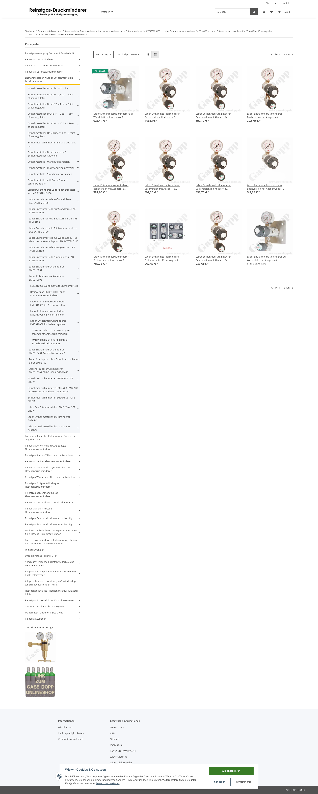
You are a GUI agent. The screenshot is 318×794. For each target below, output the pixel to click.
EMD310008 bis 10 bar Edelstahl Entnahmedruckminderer (50, 341)
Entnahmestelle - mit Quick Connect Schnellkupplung (48, 182)
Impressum (116, 744)
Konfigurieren (244, 781)
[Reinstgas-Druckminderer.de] (58, 11)
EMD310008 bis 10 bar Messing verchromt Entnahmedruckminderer (51, 332)
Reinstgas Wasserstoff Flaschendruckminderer (51, 477)
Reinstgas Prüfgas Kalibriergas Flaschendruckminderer (42, 485)
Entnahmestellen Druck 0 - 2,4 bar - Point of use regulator (50, 96)
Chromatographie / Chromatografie (44, 606)
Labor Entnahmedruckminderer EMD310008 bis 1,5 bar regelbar (48, 303)
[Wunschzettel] (271, 12)
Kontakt (286, 3)
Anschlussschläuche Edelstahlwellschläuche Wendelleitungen (49, 563)
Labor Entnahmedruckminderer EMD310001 (46, 268)
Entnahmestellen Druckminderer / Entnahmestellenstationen (47, 154)
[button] (264, 12)
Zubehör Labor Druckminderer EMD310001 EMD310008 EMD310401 (49, 370)
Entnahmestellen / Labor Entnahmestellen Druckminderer (49, 79)
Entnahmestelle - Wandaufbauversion (49, 161)
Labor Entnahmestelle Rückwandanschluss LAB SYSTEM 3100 (53, 230)
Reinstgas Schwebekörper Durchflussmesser (49, 600)
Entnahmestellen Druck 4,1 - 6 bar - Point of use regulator (50, 115)
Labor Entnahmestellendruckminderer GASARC (49, 418)
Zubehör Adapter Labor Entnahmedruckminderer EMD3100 (54, 361)
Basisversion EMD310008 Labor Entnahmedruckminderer (47, 293)
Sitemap (114, 739)
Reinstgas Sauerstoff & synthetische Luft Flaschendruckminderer (47, 469)
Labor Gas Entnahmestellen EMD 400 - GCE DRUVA (51, 409)
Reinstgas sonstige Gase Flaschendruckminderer (38, 510)
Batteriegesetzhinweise (123, 750)
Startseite (271, 3)
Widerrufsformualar (121, 762)
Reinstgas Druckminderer (39, 59)
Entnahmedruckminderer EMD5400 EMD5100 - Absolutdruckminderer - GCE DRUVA (53, 389)
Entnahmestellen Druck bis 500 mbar (48, 88)
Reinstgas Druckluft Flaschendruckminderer (49, 502)
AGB (112, 733)
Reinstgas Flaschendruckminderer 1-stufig (48, 518)
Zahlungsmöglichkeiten (71, 733)
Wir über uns (65, 727)
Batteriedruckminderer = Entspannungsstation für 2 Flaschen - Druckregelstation (51, 541)
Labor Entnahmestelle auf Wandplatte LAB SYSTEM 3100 (50, 201)
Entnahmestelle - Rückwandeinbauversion (51, 167)
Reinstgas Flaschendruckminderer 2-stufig (48, 524)
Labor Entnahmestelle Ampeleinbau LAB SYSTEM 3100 (51, 258)
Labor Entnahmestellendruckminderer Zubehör (49, 428)
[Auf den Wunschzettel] (133, 71)
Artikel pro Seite (127, 54)
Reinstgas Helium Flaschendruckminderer (48, 461)
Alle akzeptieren (231, 770)
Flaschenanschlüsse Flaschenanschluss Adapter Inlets (51, 592)
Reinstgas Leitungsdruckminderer (44, 71)
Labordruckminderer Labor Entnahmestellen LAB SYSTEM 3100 (52, 191)
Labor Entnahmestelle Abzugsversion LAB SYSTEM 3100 (52, 249)
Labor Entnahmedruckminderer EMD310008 (47, 278)
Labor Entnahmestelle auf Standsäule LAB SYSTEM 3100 (52, 210)
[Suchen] (254, 11)
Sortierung (102, 54)
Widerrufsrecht (118, 756)
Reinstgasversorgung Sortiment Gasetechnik (49, 53)
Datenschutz (117, 727)
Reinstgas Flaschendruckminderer (44, 65)
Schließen (219, 781)
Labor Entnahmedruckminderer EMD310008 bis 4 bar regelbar (47, 313)
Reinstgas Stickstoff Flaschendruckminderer (49, 455)
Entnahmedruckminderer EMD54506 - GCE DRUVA (51, 399)
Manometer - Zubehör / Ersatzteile (44, 612)
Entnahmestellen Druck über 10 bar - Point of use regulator (51, 134)
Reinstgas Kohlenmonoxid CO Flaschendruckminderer (41, 494)
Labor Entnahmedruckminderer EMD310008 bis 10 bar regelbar (48, 322)
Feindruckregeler (34, 549)
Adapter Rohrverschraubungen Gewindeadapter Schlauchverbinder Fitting (51, 583)
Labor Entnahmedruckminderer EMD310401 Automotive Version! (47, 351)
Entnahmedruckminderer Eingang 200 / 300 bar (52, 144)
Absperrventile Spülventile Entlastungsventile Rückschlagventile (50, 573)
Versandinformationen (70, 739)
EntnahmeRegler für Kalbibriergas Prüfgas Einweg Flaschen (51, 437)
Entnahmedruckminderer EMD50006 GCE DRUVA (50, 380)
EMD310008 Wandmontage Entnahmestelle (54, 285)
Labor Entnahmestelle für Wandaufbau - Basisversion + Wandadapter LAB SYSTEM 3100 (53, 239)
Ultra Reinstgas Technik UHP (40, 555)
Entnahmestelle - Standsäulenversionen (50, 174)
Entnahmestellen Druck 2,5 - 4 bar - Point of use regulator (50, 106)
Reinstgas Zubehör (35, 618)
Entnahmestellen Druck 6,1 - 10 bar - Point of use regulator (51, 125)
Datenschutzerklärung (108, 783)
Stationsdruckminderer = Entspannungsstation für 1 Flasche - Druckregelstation (51, 532)
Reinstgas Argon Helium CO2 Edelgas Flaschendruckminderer (45, 447)
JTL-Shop (301, 789)
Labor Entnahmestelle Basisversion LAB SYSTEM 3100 (53, 220)
